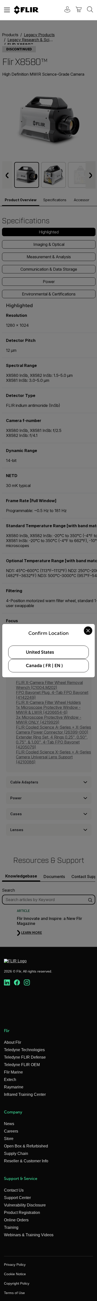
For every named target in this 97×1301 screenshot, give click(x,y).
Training (11, 1227)
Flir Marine (13, 1072)
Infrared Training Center (25, 1094)
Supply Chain (16, 1153)
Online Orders (16, 1220)
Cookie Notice (15, 1274)
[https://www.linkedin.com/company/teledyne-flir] (7, 982)
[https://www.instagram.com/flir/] (27, 982)
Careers (11, 1131)
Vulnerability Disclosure (25, 1205)
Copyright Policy (16, 1283)
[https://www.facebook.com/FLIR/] (17, 982)
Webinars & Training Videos (28, 1235)
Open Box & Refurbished (26, 1146)
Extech (10, 1079)
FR (48, 665)
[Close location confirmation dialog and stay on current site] (88, 630)
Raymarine (13, 1087)
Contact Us (14, 1190)
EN (57, 665)
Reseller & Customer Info (26, 1161)
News (9, 1124)
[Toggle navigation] (7, 10)
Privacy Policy (15, 1265)
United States (40, 652)
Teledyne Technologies (24, 1050)
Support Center (17, 1198)
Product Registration (22, 1212)
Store (8, 1139)
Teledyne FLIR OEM (22, 1065)
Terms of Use (14, 1293)
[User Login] (64, 10)
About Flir (12, 1042)
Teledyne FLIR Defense (25, 1057)
